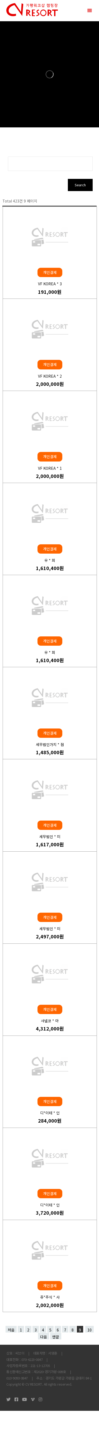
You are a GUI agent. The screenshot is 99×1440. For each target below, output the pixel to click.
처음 (11, 1330)
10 (89, 1330)
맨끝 (55, 1336)
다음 (43, 1336)
